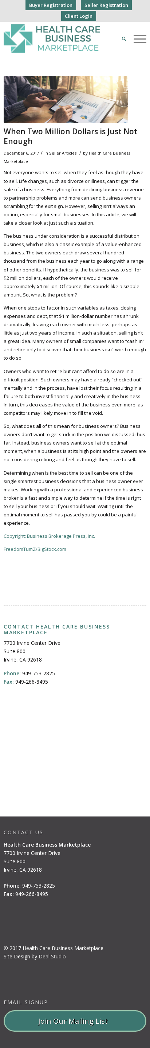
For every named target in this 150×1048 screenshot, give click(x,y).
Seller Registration (106, 5)
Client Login (78, 16)
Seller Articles (62, 153)
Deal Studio (52, 956)
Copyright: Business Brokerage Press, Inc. (49, 536)
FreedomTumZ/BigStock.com (35, 549)
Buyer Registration (50, 5)
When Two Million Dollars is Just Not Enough (70, 136)
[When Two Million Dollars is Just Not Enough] (66, 99)
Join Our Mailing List (74, 1021)
